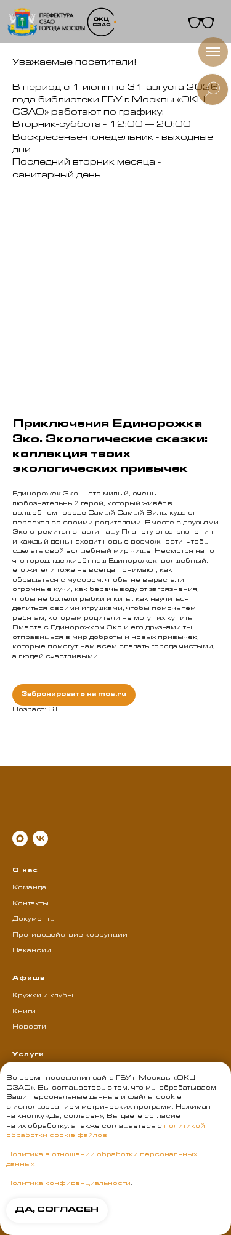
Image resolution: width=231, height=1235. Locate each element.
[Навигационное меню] (213, 51)
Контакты (30, 904)
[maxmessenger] (20, 838)
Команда (29, 888)
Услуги (28, 1055)
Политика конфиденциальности (68, 1184)
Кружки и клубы (42, 996)
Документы (34, 919)
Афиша (28, 979)
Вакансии (31, 951)
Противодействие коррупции (70, 935)
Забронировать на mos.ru (74, 694)
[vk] (40, 838)
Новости (29, 1027)
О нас (25, 871)
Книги (24, 1012)
